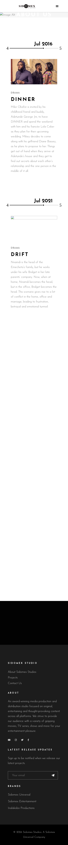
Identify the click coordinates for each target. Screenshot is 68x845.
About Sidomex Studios (22, 672)
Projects (13, 677)
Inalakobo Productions (21, 808)
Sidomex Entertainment (22, 801)
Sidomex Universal (19, 794)
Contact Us (15, 683)
